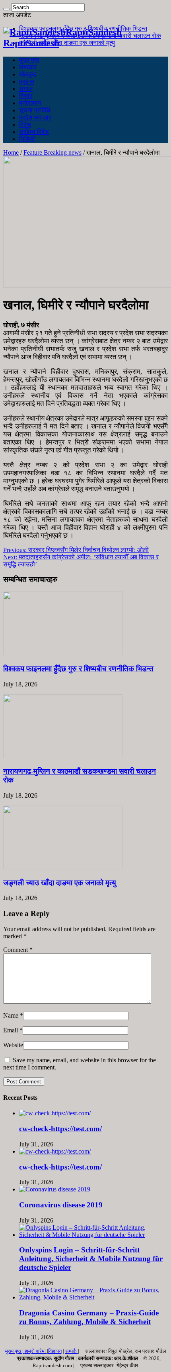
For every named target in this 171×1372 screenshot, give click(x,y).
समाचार (28, 67)
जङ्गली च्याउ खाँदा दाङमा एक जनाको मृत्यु (67, 42)
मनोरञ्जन (30, 103)
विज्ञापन (55, 1351)
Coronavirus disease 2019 (61, 1205)
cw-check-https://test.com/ (60, 1128)
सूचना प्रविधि (34, 110)
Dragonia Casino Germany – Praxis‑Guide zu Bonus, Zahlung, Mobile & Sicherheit (89, 1317)
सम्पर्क (71, 1351)
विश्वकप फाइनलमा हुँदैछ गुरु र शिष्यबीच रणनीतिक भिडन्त (78, 668)
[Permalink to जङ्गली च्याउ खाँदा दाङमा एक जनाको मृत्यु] (62, 867)
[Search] (6, 9)
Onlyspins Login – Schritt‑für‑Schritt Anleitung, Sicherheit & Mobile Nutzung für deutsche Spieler (91, 1259)
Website (13, 1045)
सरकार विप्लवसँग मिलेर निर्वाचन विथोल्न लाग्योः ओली (76, 549)
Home (11, 152)
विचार (25, 95)
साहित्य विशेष (34, 131)
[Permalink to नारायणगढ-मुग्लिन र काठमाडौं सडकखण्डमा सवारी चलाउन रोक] (62, 756)
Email (10, 1030)
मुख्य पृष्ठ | (15, 1351)
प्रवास (26, 81)
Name (10, 1015)
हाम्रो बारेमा (36, 1351)
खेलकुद (27, 74)
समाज (26, 88)
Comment (18, 949)
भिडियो (27, 139)
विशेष (25, 124)
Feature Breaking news (52, 152)
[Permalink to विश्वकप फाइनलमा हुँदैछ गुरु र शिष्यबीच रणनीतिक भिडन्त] (62, 653)
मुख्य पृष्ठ (29, 60)
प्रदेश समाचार (35, 117)
